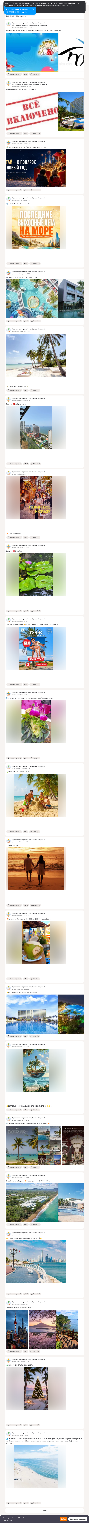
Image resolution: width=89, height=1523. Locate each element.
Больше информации (63, 5)
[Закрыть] (33, 9)
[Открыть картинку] (32, 52)
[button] (14, 74)
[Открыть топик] (44, 30)
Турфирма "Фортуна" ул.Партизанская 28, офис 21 (31, 25)
